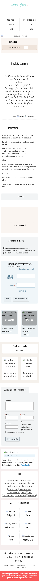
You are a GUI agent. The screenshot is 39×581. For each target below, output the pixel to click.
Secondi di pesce (21, 495)
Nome (7, 415)
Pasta (28, 527)
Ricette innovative (25, 489)
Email (23, 415)
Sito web (8, 424)
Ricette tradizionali (14, 492)
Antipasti (11, 515)
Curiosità (32, 483)
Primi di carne (27, 486)
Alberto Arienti (19, 225)
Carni (28, 515)
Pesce (10, 540)
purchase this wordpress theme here (19, 578)
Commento (20, 197)
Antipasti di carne (12, 480)
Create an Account (21, 299)
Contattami (8, 557)
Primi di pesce (12, 489)
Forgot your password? (26, 269)
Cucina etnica (23, 483)
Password (10, 285)
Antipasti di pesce (26, 480)
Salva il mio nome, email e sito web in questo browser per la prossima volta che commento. (18, 428)
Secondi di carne (8, 495)
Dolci (8, 486)
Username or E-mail (10, 277)
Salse (29, 492)
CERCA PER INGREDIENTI (24, 557)
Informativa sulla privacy (14, 553)
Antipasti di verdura (10, 483)
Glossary (18, 561)
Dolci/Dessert (10, 527)
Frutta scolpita (16, 486)
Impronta (29, 553)
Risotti (24, 492)
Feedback (25, 465)
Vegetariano (19, 350)
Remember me (22, 291)
